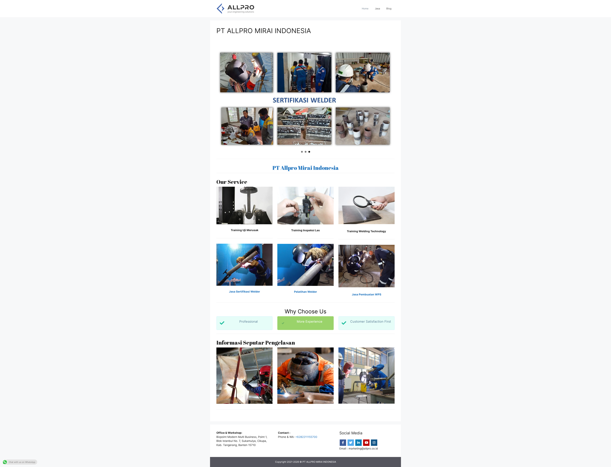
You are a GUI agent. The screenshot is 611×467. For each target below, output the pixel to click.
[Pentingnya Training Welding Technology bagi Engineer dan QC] (244, 375)
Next (399, 99)
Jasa (377, 8)
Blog (388, 8)
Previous (212, 99)
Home (365, 8)
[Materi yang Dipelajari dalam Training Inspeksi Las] (305, 375)
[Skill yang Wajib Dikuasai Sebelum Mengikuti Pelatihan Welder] (366, 375)
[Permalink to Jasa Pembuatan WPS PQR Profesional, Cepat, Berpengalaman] (306, 99)
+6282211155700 (306, 437)
